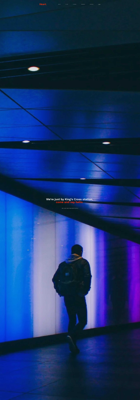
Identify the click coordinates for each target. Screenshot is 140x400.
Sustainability (83, 4)
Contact (99, 4)
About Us (59, 4)
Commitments (91, 4)
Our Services (74, 4)
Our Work (67, 4)
